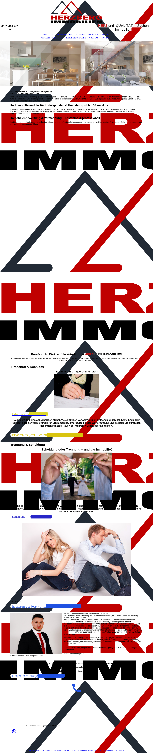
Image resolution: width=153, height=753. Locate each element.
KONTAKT (106, 38)
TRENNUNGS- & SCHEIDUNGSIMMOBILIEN (93, 35)
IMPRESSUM (34, 750)
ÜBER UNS (93, 38)
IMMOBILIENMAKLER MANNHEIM (84, 750)
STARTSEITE (48, 35)
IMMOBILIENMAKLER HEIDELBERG (111, 750)
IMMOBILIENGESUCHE (76, 38)
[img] (76, 12)
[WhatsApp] (14, 731)
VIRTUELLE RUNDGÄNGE (51, 38)
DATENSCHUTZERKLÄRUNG (51, 750)
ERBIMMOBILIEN (64, 35)
